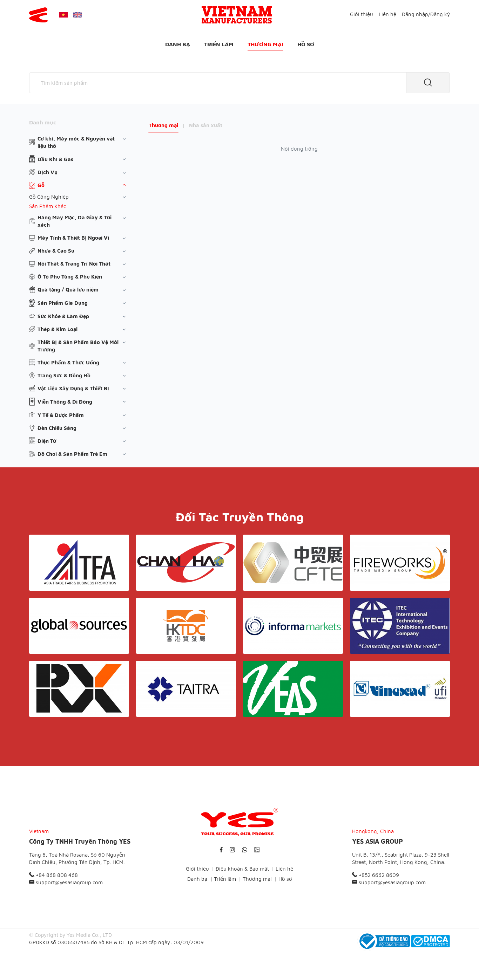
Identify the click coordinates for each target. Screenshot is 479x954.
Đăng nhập (415, 14)
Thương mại (265, 44)
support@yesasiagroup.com (68, 882)
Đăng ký (440, 14)
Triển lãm (219, 44)
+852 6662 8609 (378, 875)
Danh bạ (177, 44)
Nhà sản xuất (205, 125)
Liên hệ (387, 14)
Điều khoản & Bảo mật (242, 869)
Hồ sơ (305, 44)
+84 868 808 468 (56, 875)
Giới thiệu (361, 14)
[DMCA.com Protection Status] (430, 941)
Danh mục (42, 122)
